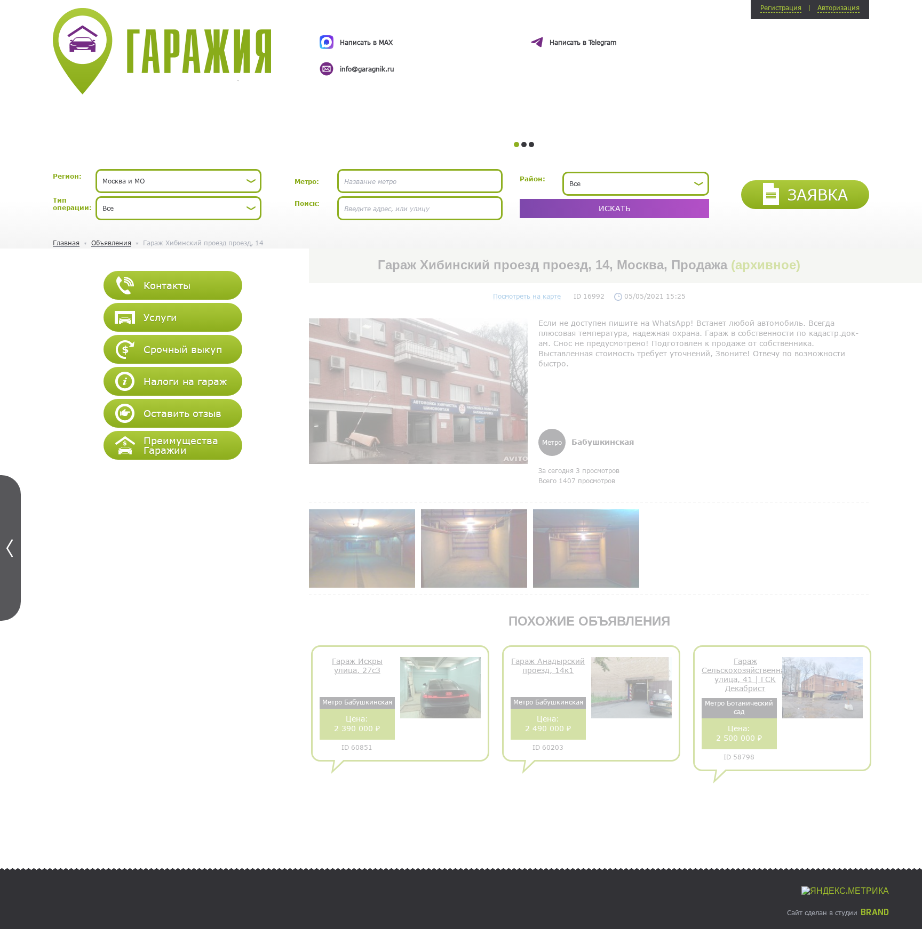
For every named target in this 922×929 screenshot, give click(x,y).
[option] (524, 46)
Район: (532, 178)
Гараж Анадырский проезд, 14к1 (548, 666)
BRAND (875, 912)
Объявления (111, 242)
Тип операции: (72, 203)
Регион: (67, 176)
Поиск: (307, 203)
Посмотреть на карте (527, 296)
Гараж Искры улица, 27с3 (357, 666)
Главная (66, 242)
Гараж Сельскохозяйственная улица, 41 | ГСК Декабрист (745, 674)
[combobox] (178, 181)
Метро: (307, 181)
